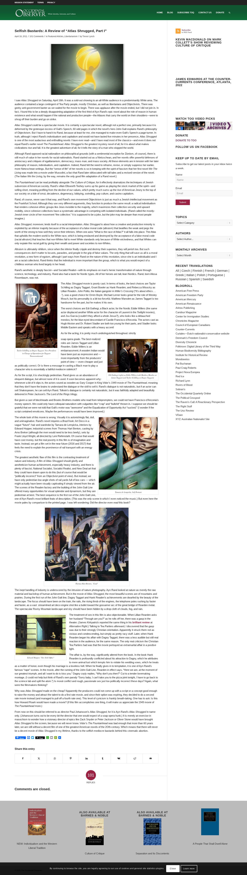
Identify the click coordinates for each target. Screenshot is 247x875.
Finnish (197, 270)
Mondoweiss (183, 359)
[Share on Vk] (119, 758)
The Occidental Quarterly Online (193, 393)
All (177, 270)
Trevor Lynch (88, 36)
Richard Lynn (183, 380)
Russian (181, 279)
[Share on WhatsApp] (55, 758)
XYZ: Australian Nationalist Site (193, 419)
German (222, 270)
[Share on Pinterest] (71, 758)
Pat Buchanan (183, 363)
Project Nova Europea (188, 372)
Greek (180, 275)
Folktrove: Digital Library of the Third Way (198, 346)
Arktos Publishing (185, 307)
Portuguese (215, 275)
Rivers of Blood (184, 384)
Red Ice (180, 376)
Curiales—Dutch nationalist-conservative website (202, 333)
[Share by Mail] (150, 758)
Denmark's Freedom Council (191, 337)
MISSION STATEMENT (24, 3)
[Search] (229, 12)
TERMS (40, 3)
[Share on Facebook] (23, 758)
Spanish (194, 279)
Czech (185, 270)
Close (173, 868)
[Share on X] (39, 758)
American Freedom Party (189, 295)
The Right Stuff (184, 406)
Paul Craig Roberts (186, 367)
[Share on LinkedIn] (87, 758)
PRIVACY (51, 3)
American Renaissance (188, 303)
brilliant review (141, 622)
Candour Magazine (186, 312)
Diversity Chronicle (186, 342)
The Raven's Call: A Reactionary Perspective (200, 402)
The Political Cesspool (188, 397)
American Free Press (187, 290)
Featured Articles (55, 36)
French (209, 270)
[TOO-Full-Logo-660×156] (46, 12)
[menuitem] (25, 2)
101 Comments (37, 36)
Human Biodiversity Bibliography (193, 350)
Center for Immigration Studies (192, 316)
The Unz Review (185, 410)
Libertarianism (70, 36)
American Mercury (186, 299)
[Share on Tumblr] (103, 758)
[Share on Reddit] (134, 758)
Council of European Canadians (193, 325)
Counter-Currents (185, 329)
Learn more (189, 868)
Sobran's (180, 389)
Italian (190, 275)
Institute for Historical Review (192, 355)
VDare (179, 415)
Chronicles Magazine (187, 320)
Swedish (208, 279)
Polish (201, 275)
